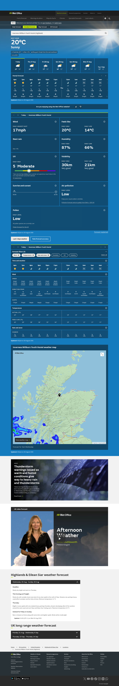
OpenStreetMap (102, 443)
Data (65, 662)
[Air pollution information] (104, 186)
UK (54, 27)
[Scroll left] (101, 75)
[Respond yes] (76, 106)
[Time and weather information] (106, 261)
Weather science (51, 658)
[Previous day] (13, 115)
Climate (62, 18)
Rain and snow (41, 255)
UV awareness (17, 178)
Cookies (102, 658)
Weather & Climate (35, 654)
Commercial (85, 658)
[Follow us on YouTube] (88, 678)
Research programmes (75, 13)
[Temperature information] (106, 308)
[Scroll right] (105, 75)
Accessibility (103, 656)
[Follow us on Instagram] (99, 678)
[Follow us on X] (84, 678)
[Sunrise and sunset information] (55, 186)
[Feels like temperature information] (104, 122)
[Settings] (105, 18)
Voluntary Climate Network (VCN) (15, 672)
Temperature (27, 255)
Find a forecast (22, 18)
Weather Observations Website (17, 667)
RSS (101, 665)
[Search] (105, 32)
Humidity (56, 255)
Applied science (51, 662)
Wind (14, 255)
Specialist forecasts (75, 18)
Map (43, 27)
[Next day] (18, 115)
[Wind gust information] (55, 122)
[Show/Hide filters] (106, 251)
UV (64, 255)
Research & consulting (70, 665)
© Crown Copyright (103, 683)
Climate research (51, 660)
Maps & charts (51, 18)
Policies (102, 654)
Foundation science (52, 665)
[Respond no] (80, 106)
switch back (57, 23)
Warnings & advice (36, 18)
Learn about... (89, 18)
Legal (101, 660)
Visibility (73, 255)
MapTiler (95, 443)
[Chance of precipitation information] (55, 139)
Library (48, 667)
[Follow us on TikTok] (95, 678)
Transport (66, 658)
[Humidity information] (104, 139)
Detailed (29, 27)
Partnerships (85, 665)
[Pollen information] (104, 210)
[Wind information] (106, 274)
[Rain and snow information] (106, 328)
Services (85, 13)
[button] (59, 395)
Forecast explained (101, 232)
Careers (99, 13)
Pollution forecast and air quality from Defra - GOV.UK (78, 202)
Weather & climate (61, 13)
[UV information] (55, 156)
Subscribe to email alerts (88, 669)
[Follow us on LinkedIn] (103, 678)
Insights (66, 667)
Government (67, 656)
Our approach (50, 656)
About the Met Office (87, 654)
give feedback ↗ (47, 23)
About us (92, 13)
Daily (16, 27)
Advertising (67, 669)
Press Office (85, 660)
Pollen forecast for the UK (21, 227)
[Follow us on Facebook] (92, 678)
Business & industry (69, 660)
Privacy (102, 662)
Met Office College (16, 657)
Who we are (85, 656)
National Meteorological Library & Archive (17, 661)
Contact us (84, 667)
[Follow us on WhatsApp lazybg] (106, 678)
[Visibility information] (104, 156)
